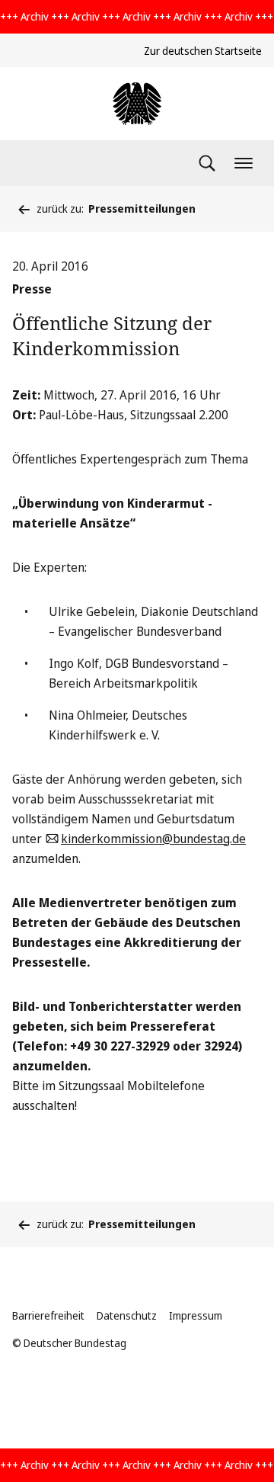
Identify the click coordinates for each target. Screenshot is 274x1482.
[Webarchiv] (137, 103)
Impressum (195, 1315)
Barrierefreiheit (48, 1315)
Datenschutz (127, 1315)
